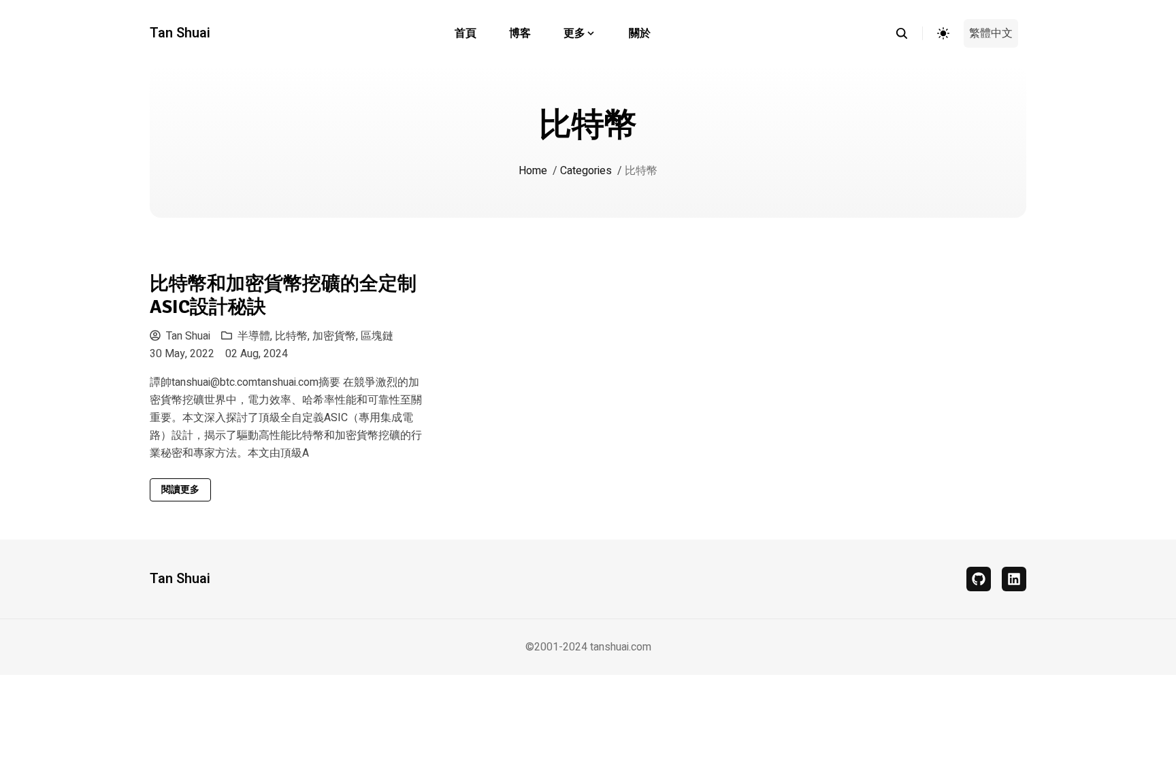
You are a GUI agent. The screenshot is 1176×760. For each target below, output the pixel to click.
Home (533, 171)
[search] (909, 33)
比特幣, (293, 336)
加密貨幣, (336, 336)
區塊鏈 (377, 336)
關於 (640, 33)
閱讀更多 (180, 489)
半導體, (256, 336)
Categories (586, 171)
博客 (520, 33)
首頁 (465, 33)
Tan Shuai (180, 33)
